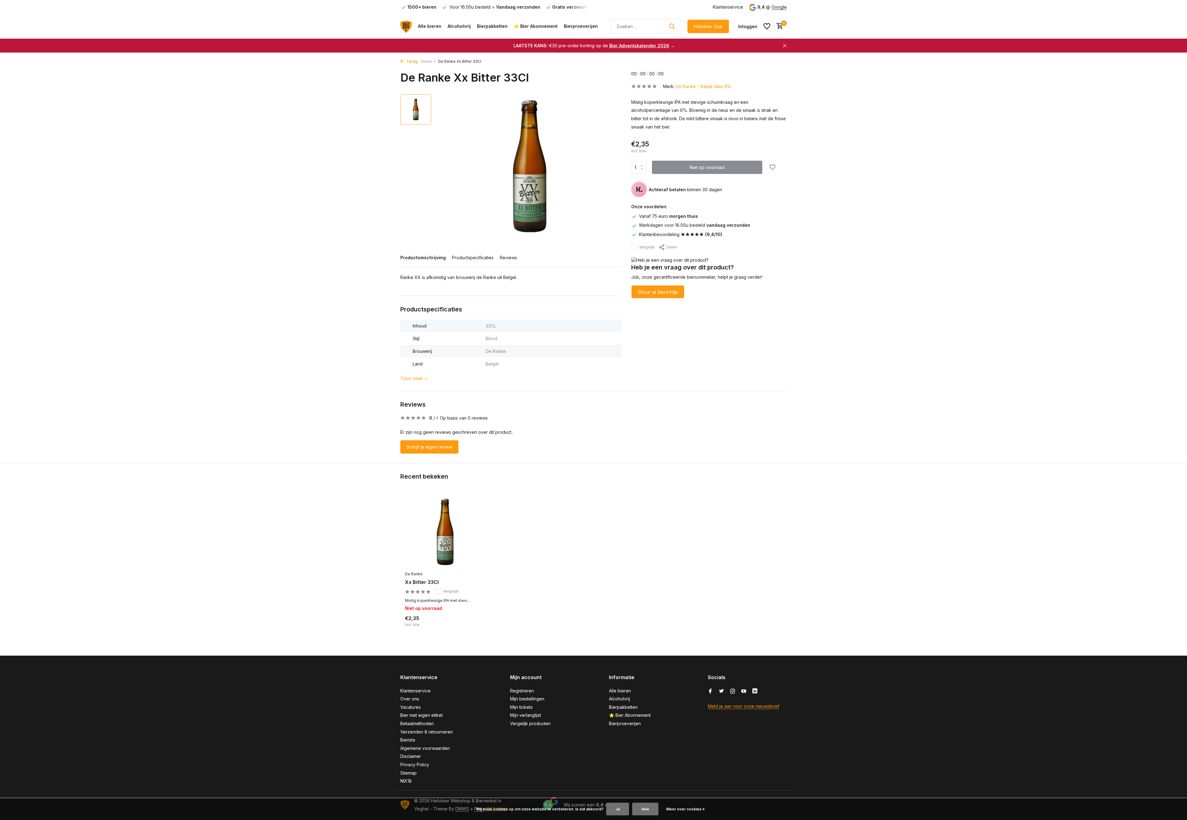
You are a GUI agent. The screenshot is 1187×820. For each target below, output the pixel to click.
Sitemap (408, 773)
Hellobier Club (708, 26)
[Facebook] (710, 691)
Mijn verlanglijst (525, 715)
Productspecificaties (473, 257)
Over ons (409, 698)
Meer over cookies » (685, 809)
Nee (645, 809)
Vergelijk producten (530, 723)
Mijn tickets (521, 707)
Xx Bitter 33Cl (422, 582)
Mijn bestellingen (527, 698)
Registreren (522, 690)
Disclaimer (410, 756)
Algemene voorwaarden (425, 748)
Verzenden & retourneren (426, 731)
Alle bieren (429, 26)
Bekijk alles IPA (715, 86)
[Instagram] (732, 691)
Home (426, 61)
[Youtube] (743, 691)
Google (779, 7)
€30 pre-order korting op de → (594, 45)
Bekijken (472, 625)
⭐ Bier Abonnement (536, 26)
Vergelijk (647, 247)
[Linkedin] (754, 691)
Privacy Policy (414, 764)
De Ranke (686, 86)
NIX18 (406, 781)
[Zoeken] (672, 26)
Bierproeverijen (581, 26)
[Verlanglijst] (767, 26)
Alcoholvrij (459, 26)
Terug (412, 61)
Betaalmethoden (417, 723)
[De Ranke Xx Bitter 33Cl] (445, 532)
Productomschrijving (423, 257)
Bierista (407, 739)
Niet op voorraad (707, 167)
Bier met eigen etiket (421, 715)
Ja (617, 809)
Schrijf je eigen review (429, 447)
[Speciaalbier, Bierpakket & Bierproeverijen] (406, 26)
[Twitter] (721, 691)
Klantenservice (728, 7)
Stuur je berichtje (658, 292)
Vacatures (410, 707)
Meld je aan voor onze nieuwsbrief (743, 706)
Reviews (508, 257)
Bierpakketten (492, 26)
